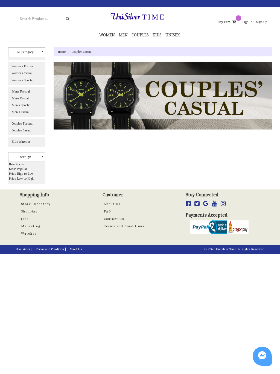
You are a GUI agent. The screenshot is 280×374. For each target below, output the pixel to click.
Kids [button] (157, 35)
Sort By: (25, 157)
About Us (112, 204)
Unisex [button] (172, 35)
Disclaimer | (24, 249)
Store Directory (36, 204)
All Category (25, 52)
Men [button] (123, 35)
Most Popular (18, 169)
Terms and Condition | (51, 249)
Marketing (30, 226)
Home (62, 52)
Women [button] (107, 35)
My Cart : (225, 21)
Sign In (248, 22)
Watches (29, 233)
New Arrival (17, 164)
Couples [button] (140, 35)
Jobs (25, 219)
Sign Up (261, 22)
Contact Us (114, 219)
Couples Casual (82, 52)
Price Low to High (21, 178)
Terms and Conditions (124, 226)
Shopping (29, 211)
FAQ (107, 211)
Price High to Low (21, 174)
